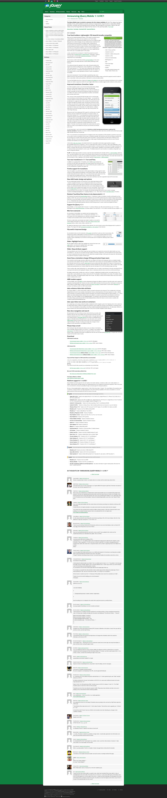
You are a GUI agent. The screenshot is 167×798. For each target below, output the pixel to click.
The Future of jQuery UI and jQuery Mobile (55, 39)
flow (89, 163)
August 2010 (48, 141)
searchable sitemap (82, 317)
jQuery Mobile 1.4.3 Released (52, 51)
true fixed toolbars (89, 59)
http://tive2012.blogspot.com (79, 696)
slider (68, 245)
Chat (110, 789)
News (47, 21)
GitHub (121, 789)
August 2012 (48, 100)
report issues (70, 331)
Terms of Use (71, 794)
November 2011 (49, 115)
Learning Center (102, 789)
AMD (81, 281)
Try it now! (110, 26)
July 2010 (48, 143)
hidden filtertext (70, 320)
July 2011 (48, 124)
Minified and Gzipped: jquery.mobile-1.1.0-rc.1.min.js (81, 343)
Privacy (45, 795)
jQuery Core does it (95, 284)
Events (106, 1)
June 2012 (48, 105)
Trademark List (48, 792)
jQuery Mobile (51, 1)
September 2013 (49, 81)
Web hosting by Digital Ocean (50, 796)
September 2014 (49, 71)
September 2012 (49, 98)
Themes (68, 12)
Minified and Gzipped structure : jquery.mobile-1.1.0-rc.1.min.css (87, 354)
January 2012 (48, 113)
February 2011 (49, 134)
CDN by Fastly (58, 796)
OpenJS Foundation (118, 1)
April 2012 (48, 109)
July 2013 (48, 86)
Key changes (76, 29)
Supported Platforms (91, 29)
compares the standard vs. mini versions (89, 227)
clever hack (87, 263)
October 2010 (48, 138)
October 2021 (48, 60)
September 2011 (49, 119)
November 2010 (49, 136)
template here (107, 332)
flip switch (89, 233)
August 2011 (48, 122)
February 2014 (49, 75)
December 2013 (49, 77)
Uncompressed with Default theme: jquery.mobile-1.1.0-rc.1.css (83, 348)
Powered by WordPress (66, 796)
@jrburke (116, 284)
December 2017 (49, 62)
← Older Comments (94, 474)
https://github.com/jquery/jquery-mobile (75, 378)
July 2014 (48, 73)
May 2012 (48, 107)
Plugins (96, 1)
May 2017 (48, 64)
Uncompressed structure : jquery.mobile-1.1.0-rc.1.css (85, 352)
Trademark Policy (72, 791)
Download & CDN (82, 29)
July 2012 (48, 102)
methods (95, 80)
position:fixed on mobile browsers (82, 54)
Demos (46, 12)
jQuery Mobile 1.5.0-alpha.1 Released (54, 41)
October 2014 (48, 69)
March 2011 (48, 132)
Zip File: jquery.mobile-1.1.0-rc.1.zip (77, 368)
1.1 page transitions (113, 152)
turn (94, 161)
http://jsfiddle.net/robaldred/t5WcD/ (80, 512)
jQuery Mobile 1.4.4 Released (52, 47)
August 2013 (48, 83)
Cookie (55, 795)
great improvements (80, 208)
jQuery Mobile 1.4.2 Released (52, 53)
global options (74, 188)
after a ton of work (77, 143)
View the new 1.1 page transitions (101, 157)
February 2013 (49, 92)
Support (111, 1)
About (83, 12)
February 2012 (49, 111)
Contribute (102, 1)
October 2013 (48, 79)
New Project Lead (49, 49)
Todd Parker (81, 18)
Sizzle (54, 1)
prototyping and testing (86, 56)
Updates (47, 23)
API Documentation (60, 12)
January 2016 (48, 67)
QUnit (57, 1)
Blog (79, 12)
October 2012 (48, 96)
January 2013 (48, 94)
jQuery (45, 1)
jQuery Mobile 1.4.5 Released (52, 45)
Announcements (49, 19)
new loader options (110, 191)
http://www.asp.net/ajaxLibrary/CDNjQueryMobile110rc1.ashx (83, 373)
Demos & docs (70, 29)
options (89, 80)
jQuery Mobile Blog (53, 6)
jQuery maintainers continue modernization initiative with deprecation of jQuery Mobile (55, 31)
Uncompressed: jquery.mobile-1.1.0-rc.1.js (79, 341)
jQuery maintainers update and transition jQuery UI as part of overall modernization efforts (54, 35)
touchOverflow (84, 196)
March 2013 (48, 90)
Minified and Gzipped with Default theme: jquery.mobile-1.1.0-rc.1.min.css (85, 350)
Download (52, 12)
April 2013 (48, 88)
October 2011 (48, 117)
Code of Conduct (49, 795)
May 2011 (48, 128)
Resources (74, 12)
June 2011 (48, 126)
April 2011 (48, 130)
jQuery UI (48, 1)
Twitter (115, 789)
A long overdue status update (52, 43)
